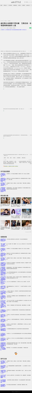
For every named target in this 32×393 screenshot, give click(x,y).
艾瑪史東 (14, 157)
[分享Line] (2, 57)
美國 (10, 157)
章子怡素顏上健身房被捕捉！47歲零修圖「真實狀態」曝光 (17, 384)
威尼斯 (5, 157)
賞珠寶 (23, 5)
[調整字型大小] (2, 63)
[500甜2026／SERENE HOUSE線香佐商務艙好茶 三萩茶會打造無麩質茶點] (3, 339)
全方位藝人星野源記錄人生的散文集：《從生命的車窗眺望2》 (17, 239)
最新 (1, 5)
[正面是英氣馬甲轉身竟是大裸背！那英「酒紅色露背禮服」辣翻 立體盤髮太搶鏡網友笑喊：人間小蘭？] (3, 344)
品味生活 (28, 5)
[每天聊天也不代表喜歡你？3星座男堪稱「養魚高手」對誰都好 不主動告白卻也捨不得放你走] (3, 264)
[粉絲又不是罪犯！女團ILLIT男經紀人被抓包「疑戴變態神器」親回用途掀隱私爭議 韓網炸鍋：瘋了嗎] (3, 278)
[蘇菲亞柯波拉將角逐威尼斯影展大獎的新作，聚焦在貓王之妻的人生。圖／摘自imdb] (17, 146)
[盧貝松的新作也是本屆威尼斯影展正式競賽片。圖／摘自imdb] (17, 98)
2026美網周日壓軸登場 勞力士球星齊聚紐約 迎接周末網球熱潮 (18, 328)
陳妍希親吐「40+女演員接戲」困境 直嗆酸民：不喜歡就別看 (17, 347)
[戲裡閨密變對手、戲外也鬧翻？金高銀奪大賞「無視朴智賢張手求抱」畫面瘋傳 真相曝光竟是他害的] (3, 189)
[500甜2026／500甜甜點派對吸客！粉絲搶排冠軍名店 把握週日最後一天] (3, 311)
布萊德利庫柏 (18, 157)
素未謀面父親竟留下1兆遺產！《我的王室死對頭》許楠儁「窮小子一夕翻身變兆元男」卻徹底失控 (16, 205)
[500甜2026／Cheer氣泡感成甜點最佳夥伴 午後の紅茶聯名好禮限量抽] (3, 335)
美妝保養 (15, 5)
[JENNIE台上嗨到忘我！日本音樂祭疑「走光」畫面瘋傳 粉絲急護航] (3, 376)
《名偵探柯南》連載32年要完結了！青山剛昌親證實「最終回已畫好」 (19, 379)
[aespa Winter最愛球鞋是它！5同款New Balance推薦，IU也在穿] (3, 283)
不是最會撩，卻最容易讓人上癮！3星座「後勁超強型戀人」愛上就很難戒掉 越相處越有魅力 (26, 228)
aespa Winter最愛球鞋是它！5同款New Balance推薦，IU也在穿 (18, 281)
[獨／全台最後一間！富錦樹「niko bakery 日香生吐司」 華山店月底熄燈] (3, 245)
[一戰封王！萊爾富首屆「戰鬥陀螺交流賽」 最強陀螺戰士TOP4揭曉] (3, 306)
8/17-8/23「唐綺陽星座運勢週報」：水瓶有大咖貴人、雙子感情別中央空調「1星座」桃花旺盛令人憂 (15, 216)
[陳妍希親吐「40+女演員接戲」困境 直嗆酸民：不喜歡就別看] (3, 349)
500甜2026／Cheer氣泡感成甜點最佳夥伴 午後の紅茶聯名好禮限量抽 (19, 333)
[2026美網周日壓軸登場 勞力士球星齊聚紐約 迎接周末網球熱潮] (3, 330)
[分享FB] (2, 54)
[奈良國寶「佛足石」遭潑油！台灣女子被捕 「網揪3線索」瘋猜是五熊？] (3, 184)
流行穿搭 (10, 5)
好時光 (19, 5)
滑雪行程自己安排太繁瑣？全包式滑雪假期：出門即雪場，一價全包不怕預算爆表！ (26, 216)
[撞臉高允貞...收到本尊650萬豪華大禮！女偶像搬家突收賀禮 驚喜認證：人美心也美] (3, 180)
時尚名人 (5, 5)
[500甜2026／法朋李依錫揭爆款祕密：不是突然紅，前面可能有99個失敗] (3, 320)
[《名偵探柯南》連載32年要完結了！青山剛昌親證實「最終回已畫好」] (3, 381)
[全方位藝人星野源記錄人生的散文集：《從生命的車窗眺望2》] (3, 240)
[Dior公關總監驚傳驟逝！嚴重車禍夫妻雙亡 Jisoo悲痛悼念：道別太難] (3, 367)
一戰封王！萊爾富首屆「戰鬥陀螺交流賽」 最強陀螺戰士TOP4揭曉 (18, 305)
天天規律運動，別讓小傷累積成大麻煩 (26, 205)
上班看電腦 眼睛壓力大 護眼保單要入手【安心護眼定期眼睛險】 (5, 228)
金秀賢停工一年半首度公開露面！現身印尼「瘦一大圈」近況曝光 (18, 173)
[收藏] (2, 60)
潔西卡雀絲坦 (23, 157)
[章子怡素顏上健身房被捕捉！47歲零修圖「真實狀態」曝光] (3, 386)
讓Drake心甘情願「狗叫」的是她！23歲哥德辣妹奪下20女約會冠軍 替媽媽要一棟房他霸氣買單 (16, 228)
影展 (7, 157)
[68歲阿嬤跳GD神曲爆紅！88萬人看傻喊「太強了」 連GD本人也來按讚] (3, 372)
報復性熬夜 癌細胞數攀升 (5, 215)
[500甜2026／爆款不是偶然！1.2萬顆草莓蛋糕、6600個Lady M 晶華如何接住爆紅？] (3, 325)
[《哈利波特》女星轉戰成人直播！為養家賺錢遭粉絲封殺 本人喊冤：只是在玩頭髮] (3, 297)
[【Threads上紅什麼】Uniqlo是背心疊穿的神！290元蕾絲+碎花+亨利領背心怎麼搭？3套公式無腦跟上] (3, 302)
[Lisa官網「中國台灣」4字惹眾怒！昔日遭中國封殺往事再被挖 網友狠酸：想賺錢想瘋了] (3, 292)
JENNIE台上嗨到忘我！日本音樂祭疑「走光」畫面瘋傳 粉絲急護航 (19, 375)
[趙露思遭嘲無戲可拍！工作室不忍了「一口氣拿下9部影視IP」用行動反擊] (3, 287)
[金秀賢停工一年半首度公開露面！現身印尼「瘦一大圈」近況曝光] (3, 175)
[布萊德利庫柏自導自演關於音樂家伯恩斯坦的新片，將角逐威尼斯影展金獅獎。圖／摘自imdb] (17, 122)
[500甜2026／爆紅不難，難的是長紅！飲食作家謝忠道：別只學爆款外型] (3, 316)
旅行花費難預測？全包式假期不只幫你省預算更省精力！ (5, 205)
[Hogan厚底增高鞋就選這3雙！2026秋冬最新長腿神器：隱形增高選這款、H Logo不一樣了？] (3, 273)
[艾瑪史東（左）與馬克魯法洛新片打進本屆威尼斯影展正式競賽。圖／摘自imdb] (16, 39)
